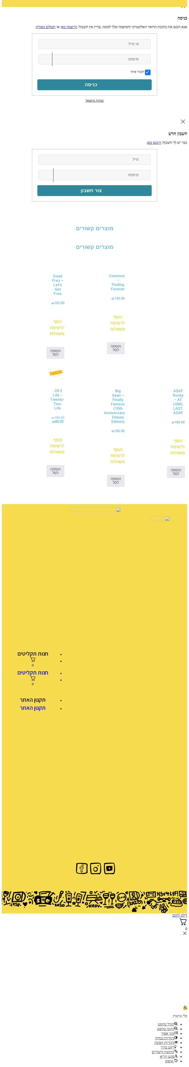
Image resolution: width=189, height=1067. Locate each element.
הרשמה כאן (69, 27)
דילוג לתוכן (179, 915)
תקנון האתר (33, 699)
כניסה (91, 84)
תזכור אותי (137, 72)
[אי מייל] (145, 44)
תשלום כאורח (46, 27)
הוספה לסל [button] (116, 348)
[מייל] (145, 159)
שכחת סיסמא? (94, 100)
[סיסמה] (145, 59)
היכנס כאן (154, 143)
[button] (118, 319)
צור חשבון (91, 190)
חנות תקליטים (33, 653)
